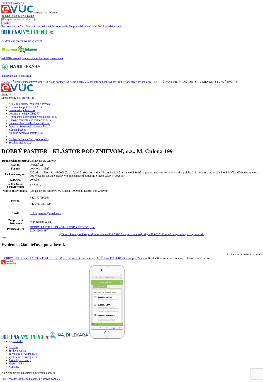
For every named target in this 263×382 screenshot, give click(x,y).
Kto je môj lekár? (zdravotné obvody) (30, 103)
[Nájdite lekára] (69, 338)
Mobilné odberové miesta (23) (26, 132)
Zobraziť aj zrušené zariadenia (246, 254)
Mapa (3, 237)
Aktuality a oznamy (20, 360)
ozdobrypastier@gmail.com (45, 213)
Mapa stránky (16, 363)
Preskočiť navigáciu (12, 2)
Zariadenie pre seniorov (138, 81)
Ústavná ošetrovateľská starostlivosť (29, 123)
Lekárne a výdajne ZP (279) (24, 113)
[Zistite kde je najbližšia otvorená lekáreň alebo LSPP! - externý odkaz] (107, 338)
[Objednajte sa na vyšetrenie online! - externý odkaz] (25, 338)
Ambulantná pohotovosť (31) (25, 107)
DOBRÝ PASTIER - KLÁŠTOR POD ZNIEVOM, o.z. (62, 227)
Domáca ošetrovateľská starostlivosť (29, 126)
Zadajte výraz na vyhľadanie (17, 15)
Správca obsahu (17, 350)
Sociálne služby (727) (21, 142)
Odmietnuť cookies (29, 378)
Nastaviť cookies (50, 378)
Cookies (13, 347)
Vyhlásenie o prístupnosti (23, 357)
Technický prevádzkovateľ (24, 353)
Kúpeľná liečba (17, 129)
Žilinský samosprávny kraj (28, 81)
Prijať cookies (9, 378)
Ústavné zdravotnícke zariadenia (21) (30, 119)
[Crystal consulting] (8, 263)
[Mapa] (131, 234)
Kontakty (14, 366)
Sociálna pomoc (54, 81)
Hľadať (6, 23)
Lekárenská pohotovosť (22, 110)
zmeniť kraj (28, 97)
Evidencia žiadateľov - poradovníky (29, 139)
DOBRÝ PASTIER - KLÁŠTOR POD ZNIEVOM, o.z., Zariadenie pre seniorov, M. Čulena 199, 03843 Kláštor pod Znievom (75, 258)
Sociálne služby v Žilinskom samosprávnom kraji (94, 81)
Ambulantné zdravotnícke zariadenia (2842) (33, 116)
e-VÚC (5, 81)
